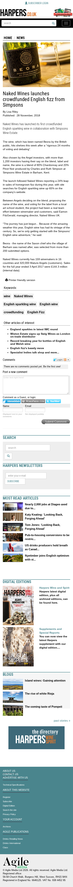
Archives (7, 826)
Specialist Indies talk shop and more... (34, 352)
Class (5, 847)
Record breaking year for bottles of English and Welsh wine (38, 342)
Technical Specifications (14, 785)
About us (9, 771)
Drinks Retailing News (13, 839)
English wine (49, 304)
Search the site (9, 810)
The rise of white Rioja (39, 693)
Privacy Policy (9, 814)
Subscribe (13, 481)
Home (8, 38)
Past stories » (62, 720)
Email (28, 406)
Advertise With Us (15, 777)
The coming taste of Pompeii (43, 706)
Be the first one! (52, 366)
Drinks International (11, 843)
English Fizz (36, 312)
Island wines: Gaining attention (45, 680)
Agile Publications (16, 832)
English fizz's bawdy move (27, 348)
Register (6, 797)
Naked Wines (23, 296)
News (21, 38)
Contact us (10, 774)
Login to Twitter (53, 401)
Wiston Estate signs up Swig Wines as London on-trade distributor (40, 335)
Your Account (12, 819)
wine (7, 296)
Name (6, 406)
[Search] (53, 23)
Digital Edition (9, 806)
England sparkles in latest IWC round (34, 329)
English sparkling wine (20, 304)
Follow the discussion (66, 359)
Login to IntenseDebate (12, 401)
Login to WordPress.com (33, 401)
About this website (16, 790)
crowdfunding (14, 312)
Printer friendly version (21, 280)
